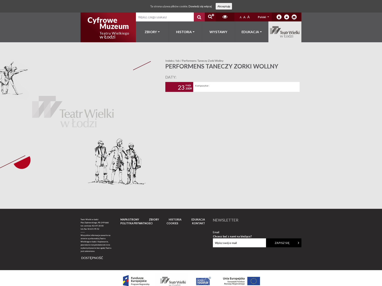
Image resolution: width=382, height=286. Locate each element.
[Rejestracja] (286, 16)
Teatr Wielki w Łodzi (285, 31)
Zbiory (151, 32)
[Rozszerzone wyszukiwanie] (210, 17)
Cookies (172, 223)
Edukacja (250, 32)
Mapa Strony (129, 219)
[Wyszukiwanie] (199, 17)
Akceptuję (223, 6)
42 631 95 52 (93, 229)
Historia (184, 32)
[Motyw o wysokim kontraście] (225, 17)
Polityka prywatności (136, 223)
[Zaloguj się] (279, 16)
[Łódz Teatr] (108, 27)
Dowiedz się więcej (200, 6)
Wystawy (218, 32)
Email (232, 232)
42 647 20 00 (98, 225)
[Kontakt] (294, 16)
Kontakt (198, 223)
